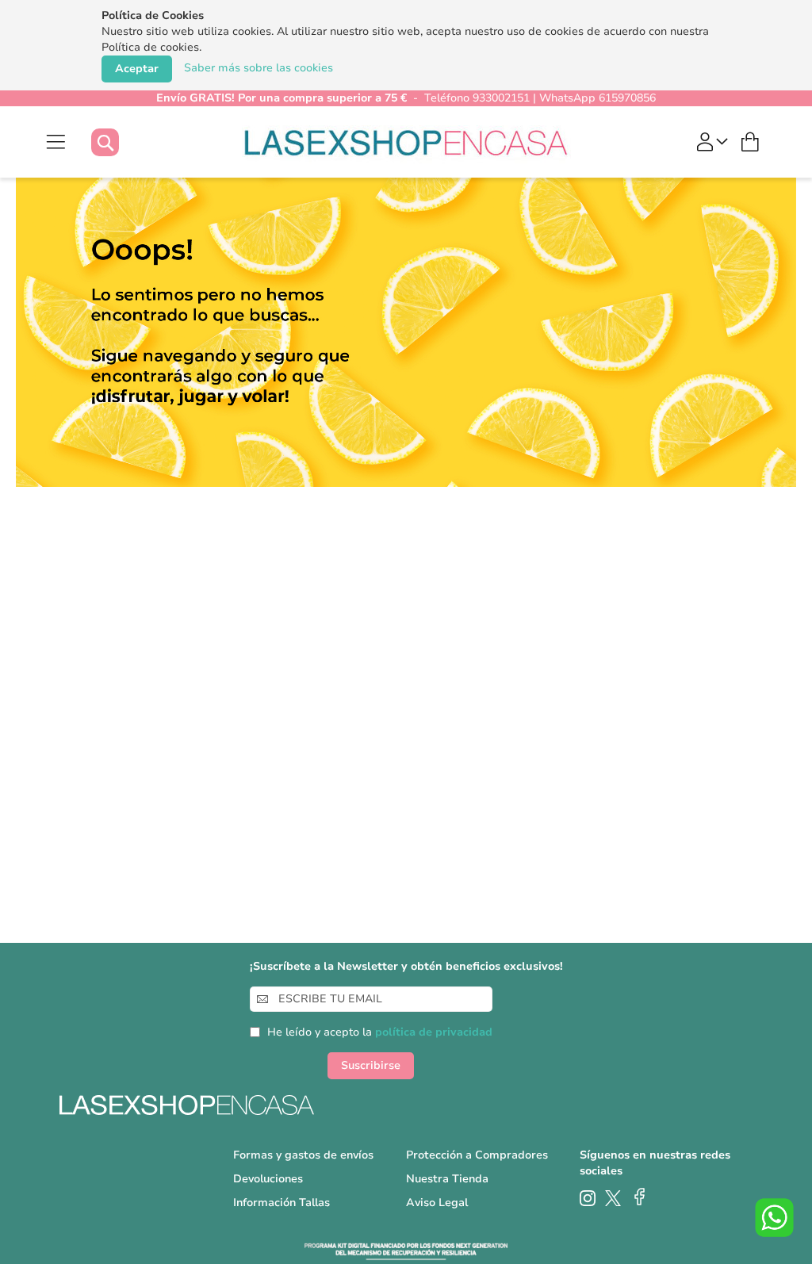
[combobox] (121, 142)
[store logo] (406, 142)
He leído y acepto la (379, 1032)
